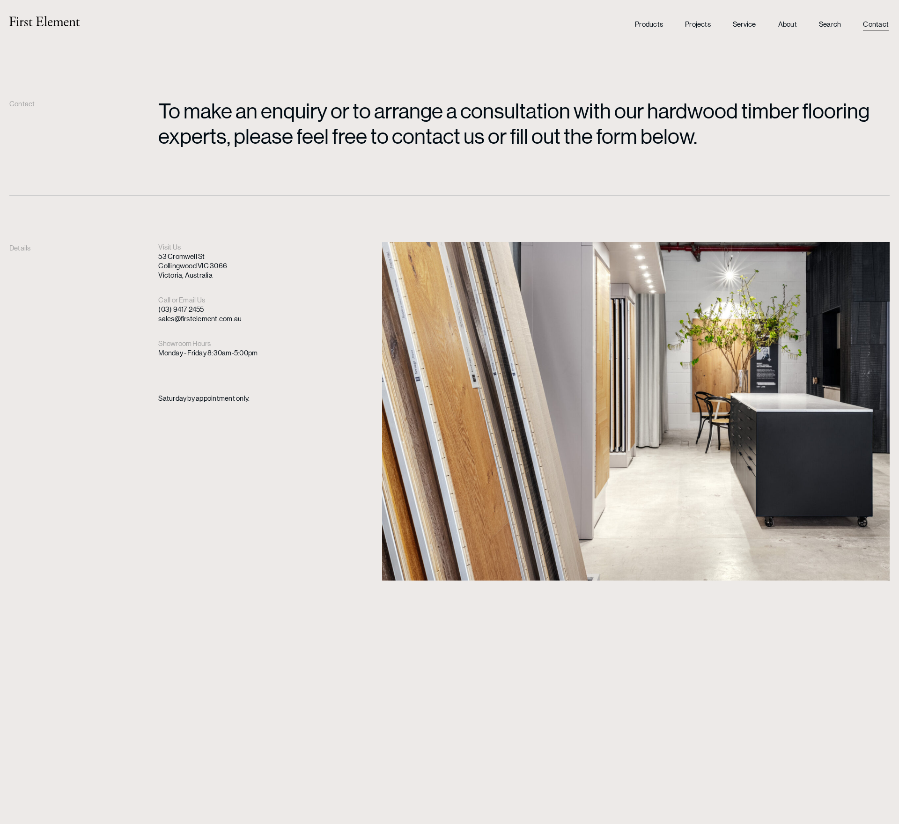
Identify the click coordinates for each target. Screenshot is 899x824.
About (787, 23)
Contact (876, 23)
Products (649, 23)
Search (830, 23)
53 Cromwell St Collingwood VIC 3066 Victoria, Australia (192, 265)
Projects (698, 23)
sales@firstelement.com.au (200, 318)
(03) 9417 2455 (181, 308)
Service (744, 23)
